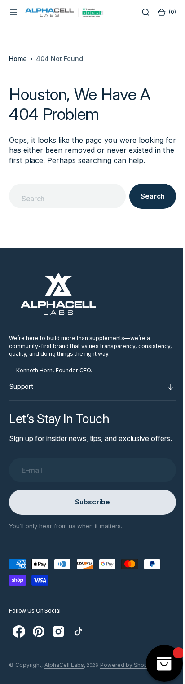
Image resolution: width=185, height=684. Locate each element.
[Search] (138, 12)
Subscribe (88, 512)
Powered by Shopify (127, 675)
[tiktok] (78, 642)
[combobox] (64, 196)
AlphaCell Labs (64, 675)
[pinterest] (38, 642)
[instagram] (58, 642)
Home (18, 58)
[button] (13, 12)
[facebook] (19, 642)
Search (146, 196)
